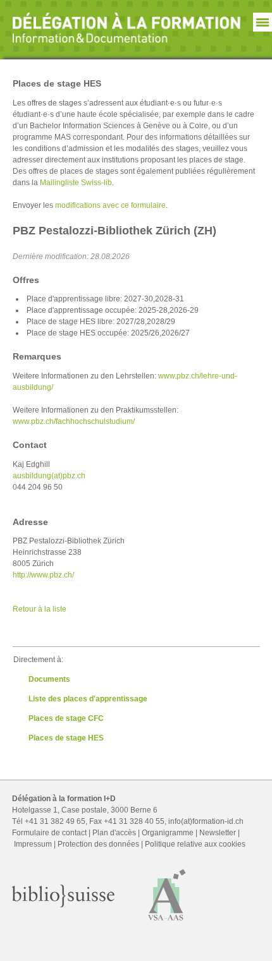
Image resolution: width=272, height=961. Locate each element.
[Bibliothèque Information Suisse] (63, 904)
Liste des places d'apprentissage (87, 698)
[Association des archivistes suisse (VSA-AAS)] (167, 923)
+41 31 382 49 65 (55, 821)
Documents (49, 679)
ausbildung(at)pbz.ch (49, 475)
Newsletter (217, 832)
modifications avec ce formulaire (110, 205)
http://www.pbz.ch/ (43, 575)
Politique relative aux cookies (195, 844)
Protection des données (98, 844)
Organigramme (168, 832)
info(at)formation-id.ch (206, 821)
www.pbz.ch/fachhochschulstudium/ (74, 421)
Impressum (33, 844)
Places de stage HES (66, 738)
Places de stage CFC (66, 718)
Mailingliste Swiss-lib (76, 182)
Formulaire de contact (49, 832)
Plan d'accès (114, 832)
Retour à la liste (39, 609)
